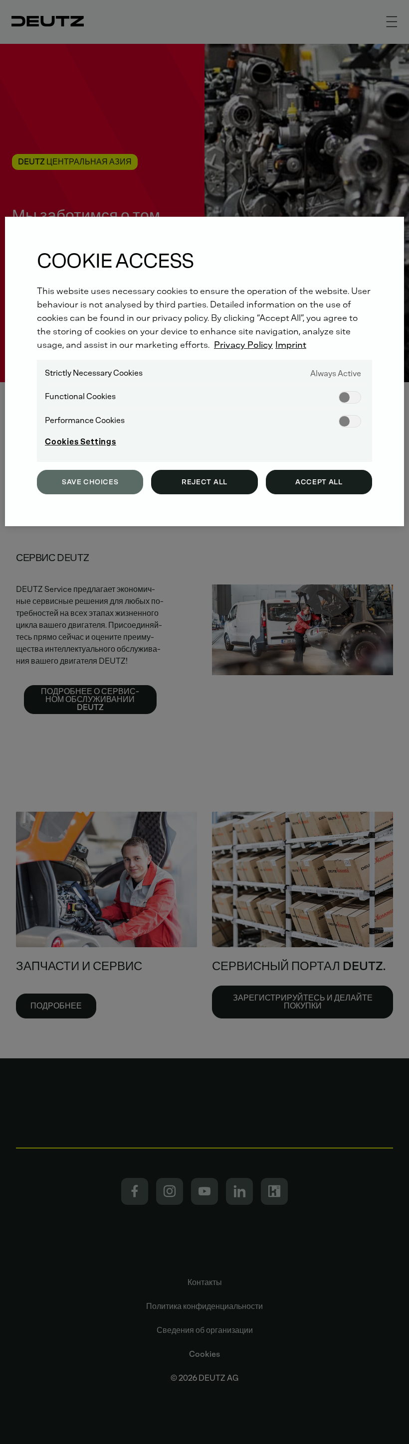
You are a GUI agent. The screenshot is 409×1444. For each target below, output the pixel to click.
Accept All (319, 482)
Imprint (290, 344)
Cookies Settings (80, 441)
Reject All (204, 482)
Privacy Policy (243, 344)
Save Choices (90, 482)
